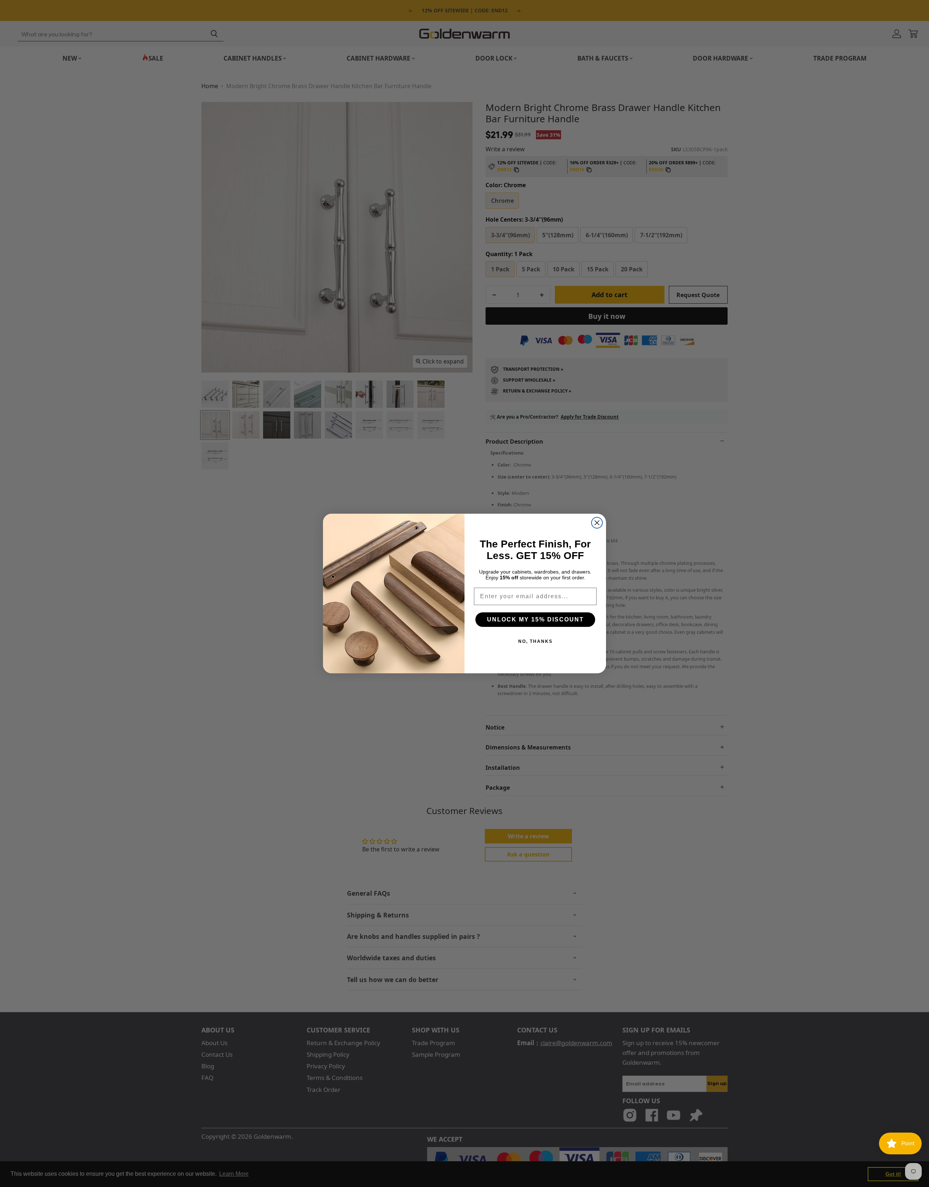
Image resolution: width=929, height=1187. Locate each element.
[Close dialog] (597, 522)
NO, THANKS (535, 641)
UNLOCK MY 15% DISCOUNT (535, 619)
